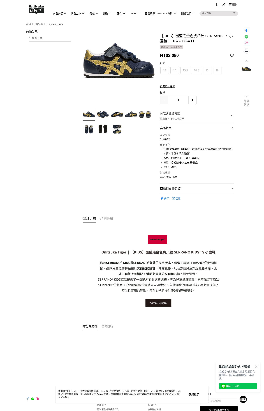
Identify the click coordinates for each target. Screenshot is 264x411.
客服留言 (152, 405)
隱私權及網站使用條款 (108, 409)
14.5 (196, 70)
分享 (166, 198)
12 (164, 70)
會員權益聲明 (154, 409)
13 (174, 70)
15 (207, 70)
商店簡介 (101, 405)
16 (217, 70)
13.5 (185, 70)
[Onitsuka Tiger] (36, 9)
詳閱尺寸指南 (167, 86)
